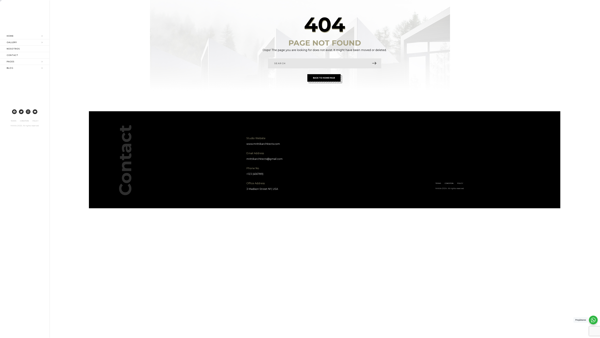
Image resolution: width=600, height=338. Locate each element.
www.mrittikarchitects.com (263, 143)
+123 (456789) (254, 173)
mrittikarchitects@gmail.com (264, 158)
